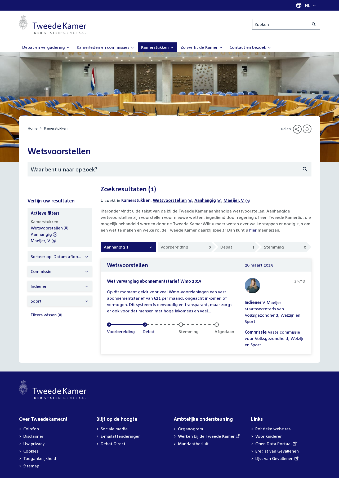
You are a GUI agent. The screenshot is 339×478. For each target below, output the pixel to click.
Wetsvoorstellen (170, 200)
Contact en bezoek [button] (248, 47)
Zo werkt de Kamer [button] (200, 47)
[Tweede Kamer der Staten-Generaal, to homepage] (52, 24)
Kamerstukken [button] (155, 47)
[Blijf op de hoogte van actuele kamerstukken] (307, 129)
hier (253, 230)
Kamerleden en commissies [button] (103, 47)
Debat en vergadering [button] (44, 47)
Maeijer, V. (234, 200)
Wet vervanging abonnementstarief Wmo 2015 (154, 281)
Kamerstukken (56, 128)
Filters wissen (44, 314)
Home (33, 128)
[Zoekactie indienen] (314, 24)
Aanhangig (205, 200)
